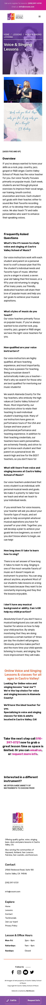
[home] (15, 16)
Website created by (23, 991)
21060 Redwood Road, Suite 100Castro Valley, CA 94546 (19, 872)
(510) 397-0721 (35, 3)
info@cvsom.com (26, 7)
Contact (9, 914)
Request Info (34, 1000)
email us (36, 750)
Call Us (13, 1000)
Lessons (17, 34)
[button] (39, 16)
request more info (24, 754)
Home (6, 34)
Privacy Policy (11, 926)
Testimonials (10, 918)
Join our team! (11, 922)
